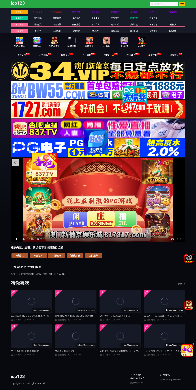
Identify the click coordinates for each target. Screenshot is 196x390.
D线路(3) (38, 255)
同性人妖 (115, 24)
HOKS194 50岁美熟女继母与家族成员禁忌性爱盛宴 (79, 316)
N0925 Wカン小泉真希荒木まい (115, 316)
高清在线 (19, 18)
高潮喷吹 (153, 31)
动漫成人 (173, 24)
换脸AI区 (134, 24)
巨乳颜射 (173, 31)
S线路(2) (20, 255)
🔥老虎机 (152, 55)
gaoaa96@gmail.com (170, 379)
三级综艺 (153, 24)
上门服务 (93, 255)
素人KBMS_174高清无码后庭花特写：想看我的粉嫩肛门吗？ (39, 316)
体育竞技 (21, 55)
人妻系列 (57, 31)
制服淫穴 (38, 24)
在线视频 (19, 31)
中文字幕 (96, 18)
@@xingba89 (136, 382)
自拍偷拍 (76, 18)
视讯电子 (130, 55)
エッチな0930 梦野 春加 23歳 (25, 351)
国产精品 (38, 18)
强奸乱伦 (76, 24)
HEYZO (95, 31)
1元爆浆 (87, 55)
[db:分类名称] (44, 274)
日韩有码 (57, 18)
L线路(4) (57, 255)
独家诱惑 (115, 31)
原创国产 (115, 18)
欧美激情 (153, 18)
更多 (180, 284)
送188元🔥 (109, 55)
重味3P (37, 31)
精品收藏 (19, 24)
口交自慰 (57, 24)
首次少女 (134, 31)
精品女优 (96, 24)
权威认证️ (65, 55)
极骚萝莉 (76, 31)
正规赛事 (43, 55)
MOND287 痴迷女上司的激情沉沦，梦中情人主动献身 (125, 351)
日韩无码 (134, 18)
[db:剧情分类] (27, 274)
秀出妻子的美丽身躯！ (66, 351)
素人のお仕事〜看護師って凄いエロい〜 (163, 316)
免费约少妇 (75, 255)
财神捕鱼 (174, 55)
